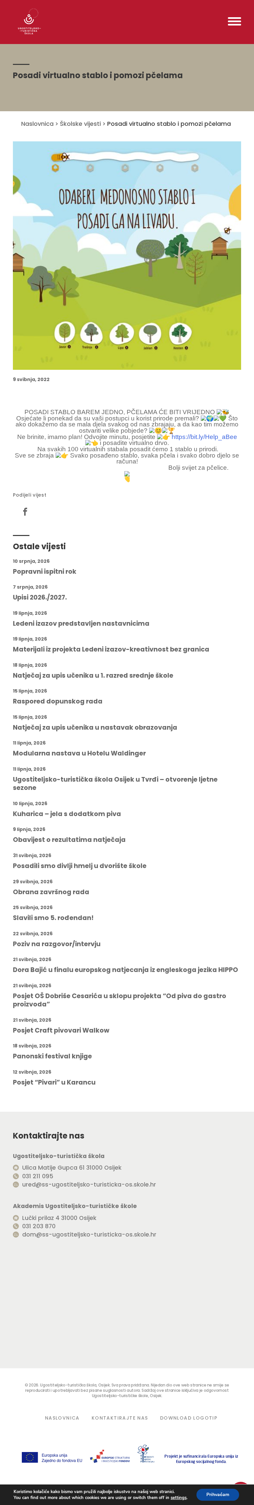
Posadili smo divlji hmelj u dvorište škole (80, 866)
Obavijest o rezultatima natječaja (69, 840)
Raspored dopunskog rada (58, 701)
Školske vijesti (80, 124)
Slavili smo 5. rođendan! (53, 918)
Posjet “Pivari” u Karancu (54, 1082)
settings (179, 1498)
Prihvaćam (217, 1494)
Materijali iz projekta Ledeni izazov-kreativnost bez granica (111, 649)
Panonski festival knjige (52, 1056)
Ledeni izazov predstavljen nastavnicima (81, 623)
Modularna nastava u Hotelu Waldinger (79, 753)
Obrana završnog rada (51, 892)
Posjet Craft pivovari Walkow (61, 1030)
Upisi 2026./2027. (40, 597)
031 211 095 (37, 1176)
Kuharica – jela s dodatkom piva (67, 814)
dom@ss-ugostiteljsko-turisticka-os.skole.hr (89, 1234)
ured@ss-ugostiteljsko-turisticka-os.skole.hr (89, 1185)
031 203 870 (39, 1226)
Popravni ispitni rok (44, 571)
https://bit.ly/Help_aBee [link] (204, 436)
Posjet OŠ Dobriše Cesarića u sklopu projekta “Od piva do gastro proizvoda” (119, 1000)
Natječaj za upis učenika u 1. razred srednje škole (93, 675)
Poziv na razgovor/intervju (57, 944)
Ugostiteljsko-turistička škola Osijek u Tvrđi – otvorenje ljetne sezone (115, 783)
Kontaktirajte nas (120, 1418)
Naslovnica (37, 124)
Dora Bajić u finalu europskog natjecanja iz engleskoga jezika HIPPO (125, 970)
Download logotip (188, 1418)
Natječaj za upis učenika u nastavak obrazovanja (95, 727)
